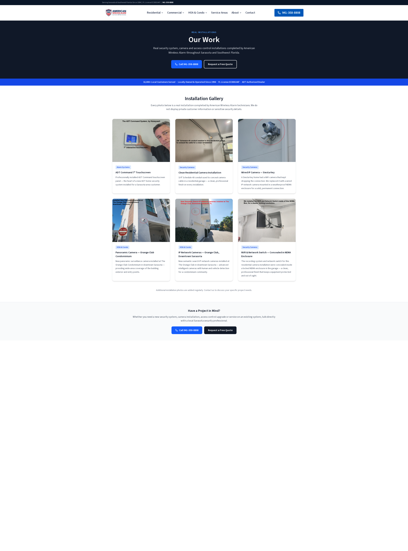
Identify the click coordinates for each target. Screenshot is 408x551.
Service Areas (219, 13)
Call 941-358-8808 (188, 64)
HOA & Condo (196, 13)
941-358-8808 (167, 2)
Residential (153, 13)
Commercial (174, 13)
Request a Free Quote (220, 64)
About (235, 13)
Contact (250, 13)
